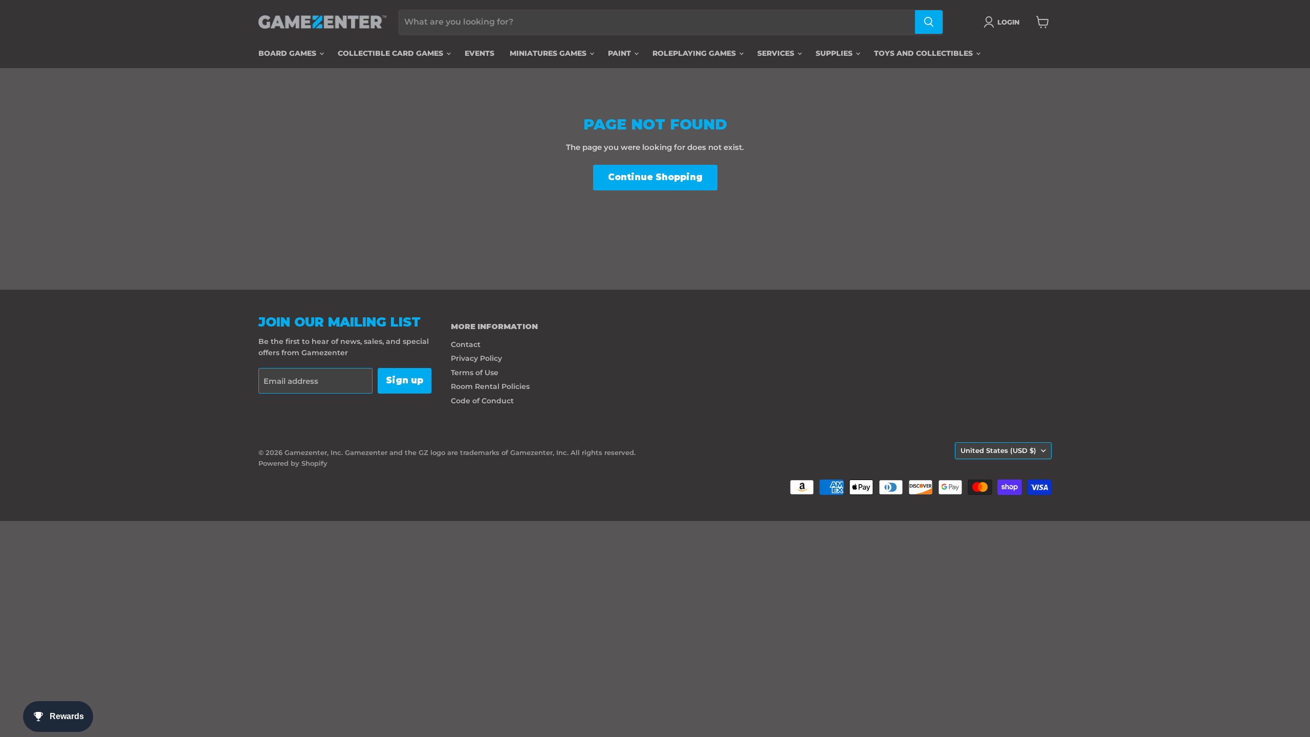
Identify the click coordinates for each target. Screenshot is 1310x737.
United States (998, 450)
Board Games (288, 53)
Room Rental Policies (490, 386)
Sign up (404, 380)
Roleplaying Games (695, 53)
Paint (620, 53)
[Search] (929, 22)
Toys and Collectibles (924, 53)
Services (776, 53)
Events (479, 53)
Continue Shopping (655, 177)
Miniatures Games (549, 53)
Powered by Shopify (293, 463)
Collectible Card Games (391, 53)
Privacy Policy (476, 358)
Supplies (835, 53)
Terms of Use (474, 372)
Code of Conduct (482, 400)
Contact (466, 344)
